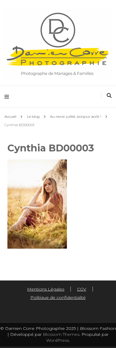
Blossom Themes (60, 334)
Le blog (33, 116)
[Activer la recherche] (109, 95)
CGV (81, 289)
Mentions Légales (45, 289)
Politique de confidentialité (58, 297)
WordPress (57, 340)
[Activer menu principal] (8, 97)
